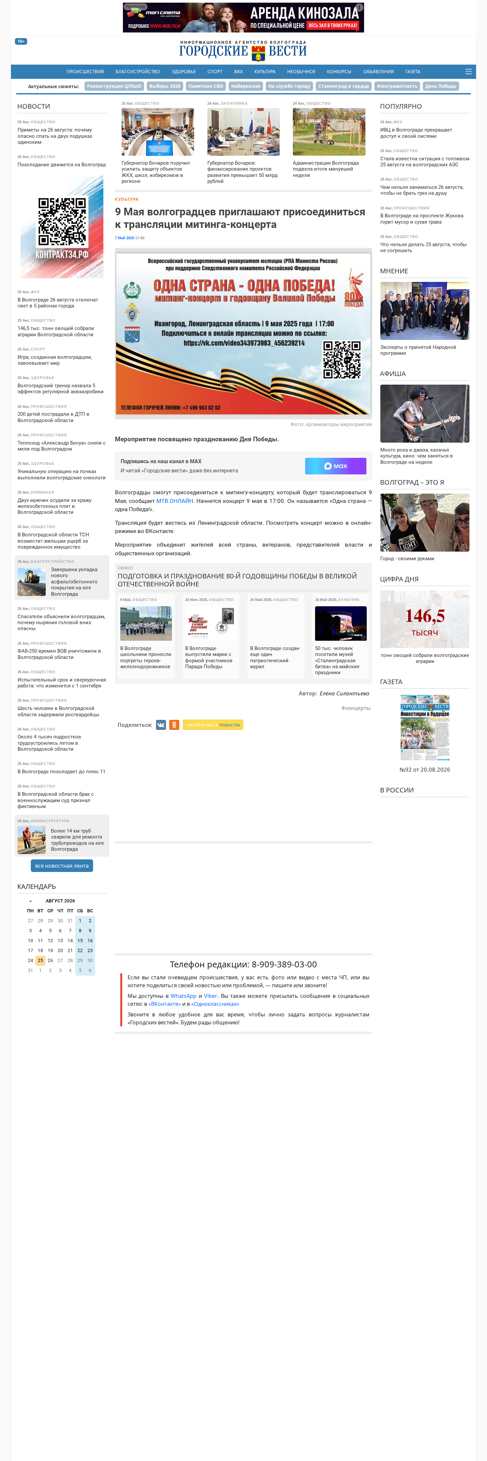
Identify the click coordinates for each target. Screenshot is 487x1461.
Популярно (401, 106)
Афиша (393, 373)
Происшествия (85, 72)
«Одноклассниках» (215, 1003)
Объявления (378, 72)
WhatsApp (184, 996)
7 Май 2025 (124, 238)
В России (397, 789)
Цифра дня (399, 578)
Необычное (301, 72)
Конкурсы (339, 72)
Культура (265, 72)
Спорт (214, 72)
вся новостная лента (62, 865)
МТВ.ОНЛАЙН (174, 501)
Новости (33, 106)
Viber (210, 996)
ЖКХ (238, 72)
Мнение (394, 270)
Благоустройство (138, 72)
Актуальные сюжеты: (53, 86)
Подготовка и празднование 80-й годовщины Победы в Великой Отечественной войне (237, 579)
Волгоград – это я (412, 482)
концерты (358, 708)
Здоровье (184, 72)
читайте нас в (213, 725)
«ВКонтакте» (164, 1003)
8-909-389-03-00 (284, 964)
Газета (413, 72)
